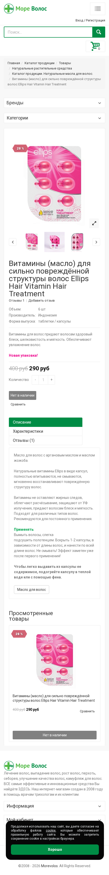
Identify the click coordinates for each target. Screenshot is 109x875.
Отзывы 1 (16, 300)
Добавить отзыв (41, 300)
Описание (22, 422)
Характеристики (28, 431)
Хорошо (55, 849)
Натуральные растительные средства (42, 68)
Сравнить (18, 404)
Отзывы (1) (23, 440)
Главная (14, 63)
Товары (65, 63)
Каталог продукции (40, 63)
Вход (79, 20)
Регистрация (95, 20)
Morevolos (49, 866)
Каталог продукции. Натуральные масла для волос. (52, 74)
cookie (51, 830)
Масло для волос (31, 590)
